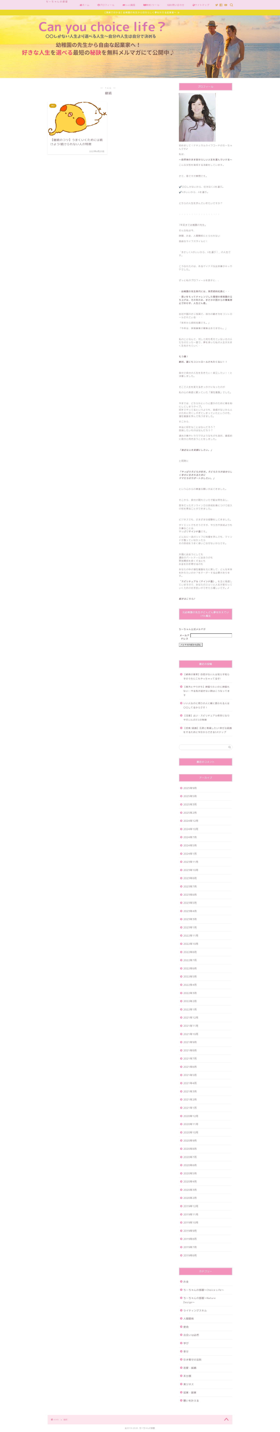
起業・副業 (189, 1392)
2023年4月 (190, 911)
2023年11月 (190, 862)
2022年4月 (190, 985)
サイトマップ (202, 5)
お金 (186, 1281)
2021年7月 (190, 1058)
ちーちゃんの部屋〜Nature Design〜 (200, 1300)
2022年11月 (190, 935)
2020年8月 (190, 1149)
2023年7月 (190, 886)
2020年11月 (190, 1124)
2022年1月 (190, 1009)
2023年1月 (190, 927)
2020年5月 (190, 1173)
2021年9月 (190, 1042)
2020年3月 (190, 1190)
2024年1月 (190, 853)
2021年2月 (190, 1099)
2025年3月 (190, 804)
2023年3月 (190, 919)
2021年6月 (190, 1067)
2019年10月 (190, 1222)
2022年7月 (190, 960)
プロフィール (107, 5)
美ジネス (188, 1384)
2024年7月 (190, 837)
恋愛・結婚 (189, 1368)
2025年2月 (190, 812)
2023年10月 (190, 870)
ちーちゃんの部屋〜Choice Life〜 (203, 1290)
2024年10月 (190, 829)
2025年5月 (190, 796)
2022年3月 (190, 993)
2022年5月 (190, 976)
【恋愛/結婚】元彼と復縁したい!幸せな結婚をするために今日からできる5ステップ (207, 730)
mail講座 (130, 5)
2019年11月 (190, 1214)
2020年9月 (190, 1140)
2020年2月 (190, 1198)
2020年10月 (190, 1132)
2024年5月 (190, 845)
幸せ (186, 1351)
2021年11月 (190, 1026)
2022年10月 (190, 944)
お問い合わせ (177, 5)
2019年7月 (190, 1247)
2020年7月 (190, 1157)
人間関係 (188, 1318)
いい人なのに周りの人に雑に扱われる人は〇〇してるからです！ (206, 705)
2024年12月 (190, 821)
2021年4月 (190, 1083)
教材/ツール (152, 5)
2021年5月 (190, 1075)
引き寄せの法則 (192, 1359)
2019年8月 (190, 1239)
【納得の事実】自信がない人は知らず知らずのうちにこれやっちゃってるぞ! (206, 676)
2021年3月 (190, 1091)
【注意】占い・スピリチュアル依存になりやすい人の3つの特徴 (206, 717)
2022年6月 (190, 968)
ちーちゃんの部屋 (57, 1)
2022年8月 (190, 952)
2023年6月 (190, 894)
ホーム (85, 5)
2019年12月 (190, 1206)
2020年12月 (190, 1116)
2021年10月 (190, 1034)
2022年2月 (190, 1001)
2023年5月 (190, 903)
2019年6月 (190, 1255)
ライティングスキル (195, 1310)
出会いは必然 (191, 1335)
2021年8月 (190, 1050)
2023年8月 (190, 878)
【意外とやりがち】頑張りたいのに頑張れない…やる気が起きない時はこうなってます (206, 690)
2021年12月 (190, 1017)
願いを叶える (191, 1400)
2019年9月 (190, 1231)
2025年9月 (190, 788)
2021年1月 (190, 1108)
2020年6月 (190, 1165)
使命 (186, 1327)
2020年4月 (190, 1181)
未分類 (187, 1376)
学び (186, 1343)
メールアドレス (184, 637)
